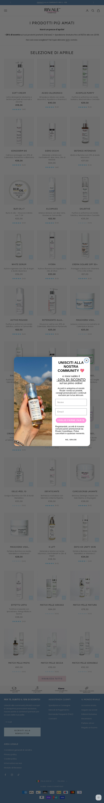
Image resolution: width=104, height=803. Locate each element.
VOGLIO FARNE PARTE (71, 420)
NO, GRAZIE (71, 440)
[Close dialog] (86, 360)
